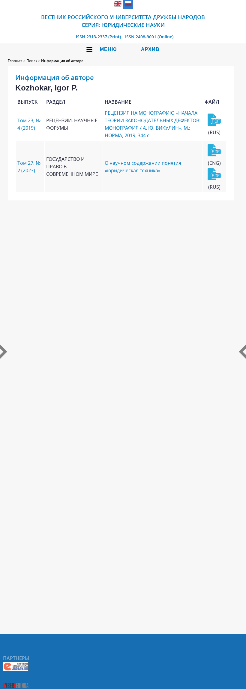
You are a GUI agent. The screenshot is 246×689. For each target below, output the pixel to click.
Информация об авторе (62, 60)
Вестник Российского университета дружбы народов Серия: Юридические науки (123, 20)
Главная (15, 60)
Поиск (31, 60)
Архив (150, 49)
